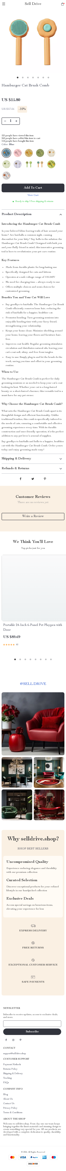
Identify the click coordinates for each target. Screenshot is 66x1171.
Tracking (7, 1078)
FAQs (6, 1083)
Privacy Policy (10, 1108)
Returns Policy (10, 1069)
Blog (5, 1094)
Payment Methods (12, 1064)
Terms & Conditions (12, 1113)
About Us (8, 1099)
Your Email (11, 1024)
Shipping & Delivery (13, 1074)
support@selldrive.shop (14, 1054)
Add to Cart (33, 188)
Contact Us (8, 1103)
